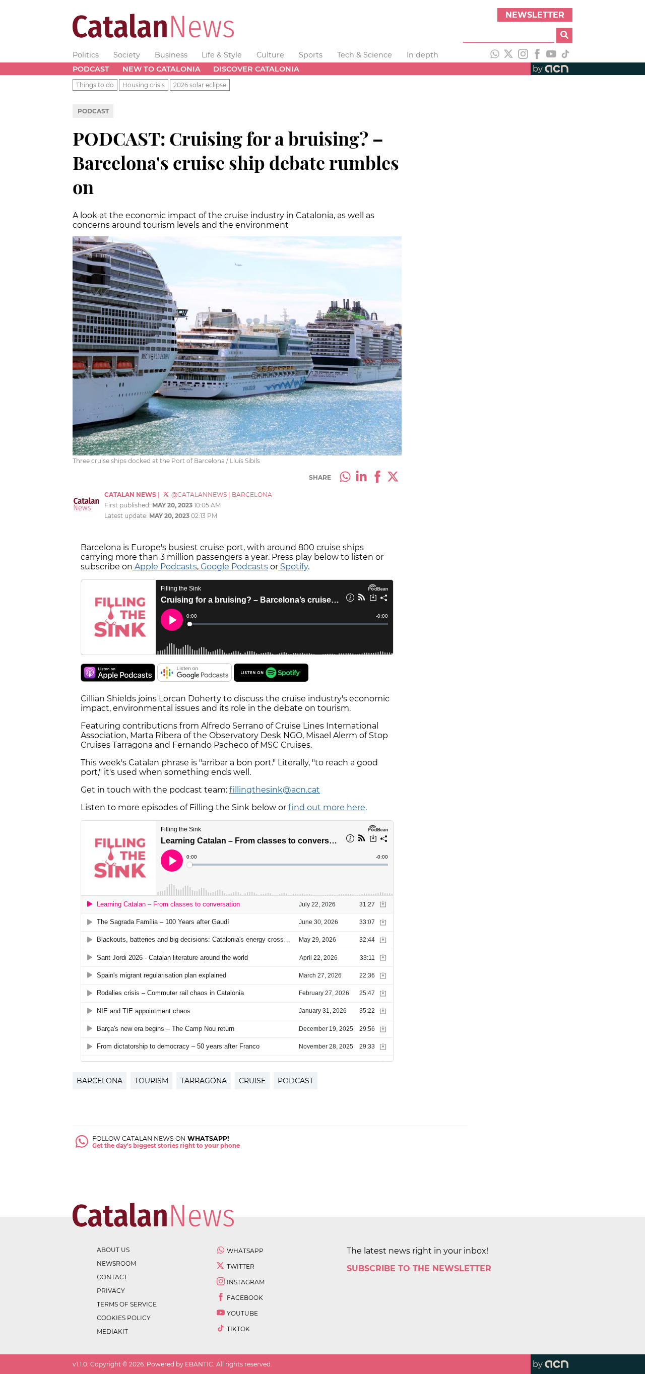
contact (112, 1277)
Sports (310, 54)
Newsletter (534, 15)
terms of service (127, 1304)
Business (171, 54)
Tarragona (203, 1080)
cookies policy (124, 1318)
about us (113, 1250)
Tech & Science (364, 54)
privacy (111, 1290)
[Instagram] (523, 55)
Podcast (91, 69)
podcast (295, 1080)
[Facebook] (537, 55)
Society (126, 54)
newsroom (116, 1263)
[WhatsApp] (495, 55)
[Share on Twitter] (393, 478)
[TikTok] (565, 55)
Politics (86, 54)
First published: (128, 505)
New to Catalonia (161, 69)
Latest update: (126, 515)
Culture (270, 54)
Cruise (252, 1080)
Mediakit (112, 1331)
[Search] (564, 35)
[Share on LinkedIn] (361, 478)
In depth (422, 54)
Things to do (95, 85)
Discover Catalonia (256, 69)
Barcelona (99, 1080)
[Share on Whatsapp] (345, 478)
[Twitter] (509, 55)
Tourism (151, 1080)
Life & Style (222, 54)
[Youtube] (551, 55)
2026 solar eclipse (199, 85)
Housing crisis (143, 85)
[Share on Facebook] (377, 478)
